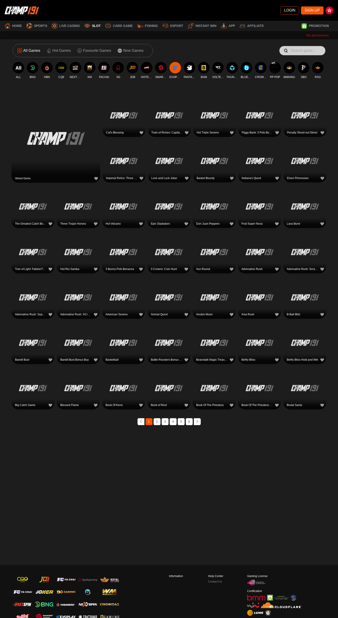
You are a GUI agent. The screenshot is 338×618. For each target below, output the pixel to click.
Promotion (319, 26)
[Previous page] (140, 421)
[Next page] (197, 421)
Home (17, 26)
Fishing (151, 26)
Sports (40, 26)
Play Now (56, 139)
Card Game (123, 26)
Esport (176, 26)
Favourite (56, 128)
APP (232, 26)
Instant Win (205, 26)
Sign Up (312, 10)
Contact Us (215, 581)
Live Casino (69, 26)
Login (289, 10)
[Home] (22, 10)
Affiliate (255, 26)
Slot (96, 26)
